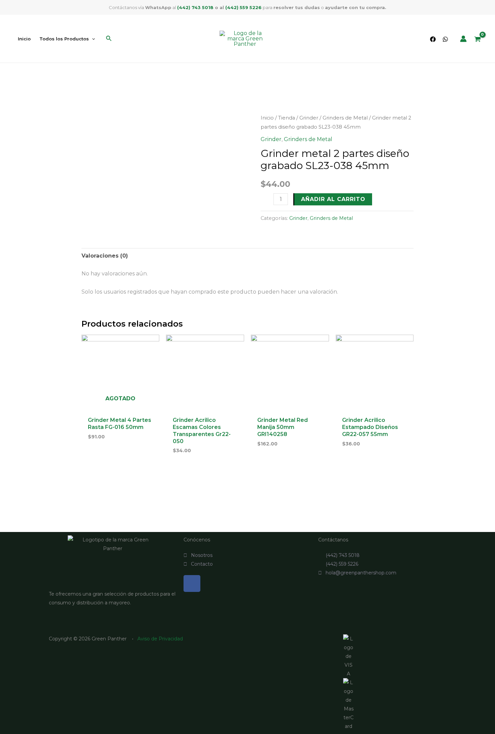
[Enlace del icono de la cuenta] (463, 38)
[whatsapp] (445, 39)
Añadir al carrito (333, 199)
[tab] (104, 256)
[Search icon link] (109, 39)
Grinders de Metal (345, 118)
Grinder (308, 118)
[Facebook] (433, 39)
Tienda (286, 118)
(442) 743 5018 (195, 7)
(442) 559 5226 (243, 7)
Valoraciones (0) (104, 256)
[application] (92, 39)
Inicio (267, 118)
